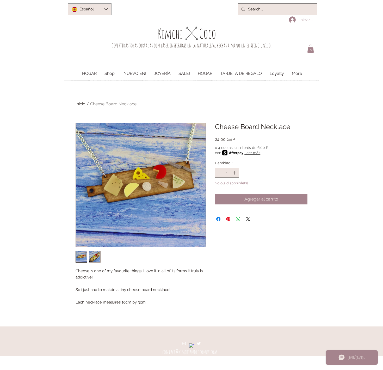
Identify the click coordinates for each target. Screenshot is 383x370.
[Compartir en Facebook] (218, 219)
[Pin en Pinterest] (228, 219)
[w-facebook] (191, 345)
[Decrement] (219, 172)
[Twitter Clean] (198, 343)
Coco (207, 33)
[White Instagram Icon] (184, 343)
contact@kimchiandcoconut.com (189, 351)
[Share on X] (248, 219)
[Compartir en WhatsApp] (238, 219)
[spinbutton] (227, 172)
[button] (310, 49)
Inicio (80, 103)
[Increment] (235, 172)
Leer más (252, 153)
